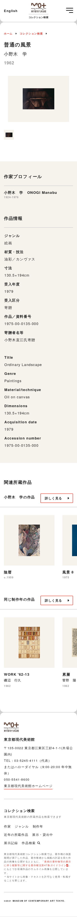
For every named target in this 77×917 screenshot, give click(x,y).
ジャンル (22, 826)
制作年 (38, 826)
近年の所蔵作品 (16, 834)
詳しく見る (53, 498)
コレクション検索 (31, 33)
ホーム (8, 33)
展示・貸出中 (42, 834)
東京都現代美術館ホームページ (28, 785)
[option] (38, 101)
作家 (7, 826)
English (11, 10)
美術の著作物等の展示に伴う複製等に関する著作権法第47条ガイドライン (37, 863)
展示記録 (11, 843)
